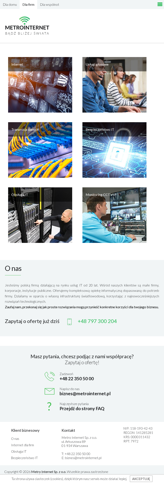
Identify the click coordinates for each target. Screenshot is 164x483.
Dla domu (10, 4)
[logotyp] (27, 26)
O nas (15, 438)
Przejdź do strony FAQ (82, 408)
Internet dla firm (22, 445)
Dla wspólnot (49, 4)
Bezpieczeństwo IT (24, 458)
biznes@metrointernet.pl (85, 393)
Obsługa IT (18, 451)
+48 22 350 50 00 (77, 454)
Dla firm (28, 4)
